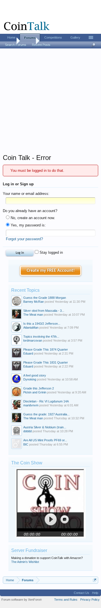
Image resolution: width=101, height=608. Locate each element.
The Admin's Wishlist (25, 562)
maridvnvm (30, 405)
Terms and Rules (65, 599)
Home (11, 37)
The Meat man (33, 314)
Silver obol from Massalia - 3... (43, 310)
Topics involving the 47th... (41, 336)
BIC (25, 444)
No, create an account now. (32, 218)
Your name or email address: (26, 193)
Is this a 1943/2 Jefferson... (41, 323)
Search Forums (15, 44)
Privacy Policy (90, 599)
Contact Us (81, 592)
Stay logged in (50, 252)
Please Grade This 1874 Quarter (45, 349)
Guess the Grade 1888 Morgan (44, 297)
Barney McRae (33, 301)
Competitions (53, 37)
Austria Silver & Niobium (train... (44, 427)
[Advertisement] (50, 102)
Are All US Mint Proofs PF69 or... (45, 440)
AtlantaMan (30, 327)
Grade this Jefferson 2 (38, 388)
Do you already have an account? (30, 211)
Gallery (75, 37)
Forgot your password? (24, 239)
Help (95, 592)
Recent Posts (41, 44)
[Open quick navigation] (95, 580)
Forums (30, 37)
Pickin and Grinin (34, 392)
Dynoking (29, 379)
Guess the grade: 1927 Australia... (46, 414)
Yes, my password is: (28, 225)
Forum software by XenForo (21, 599)
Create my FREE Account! (51, 270)
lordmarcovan (32, 340)
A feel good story (34, 375)
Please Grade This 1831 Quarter (45, 362)
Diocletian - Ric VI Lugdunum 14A (46, 401)
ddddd (27, 431)
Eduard (28, 353)
